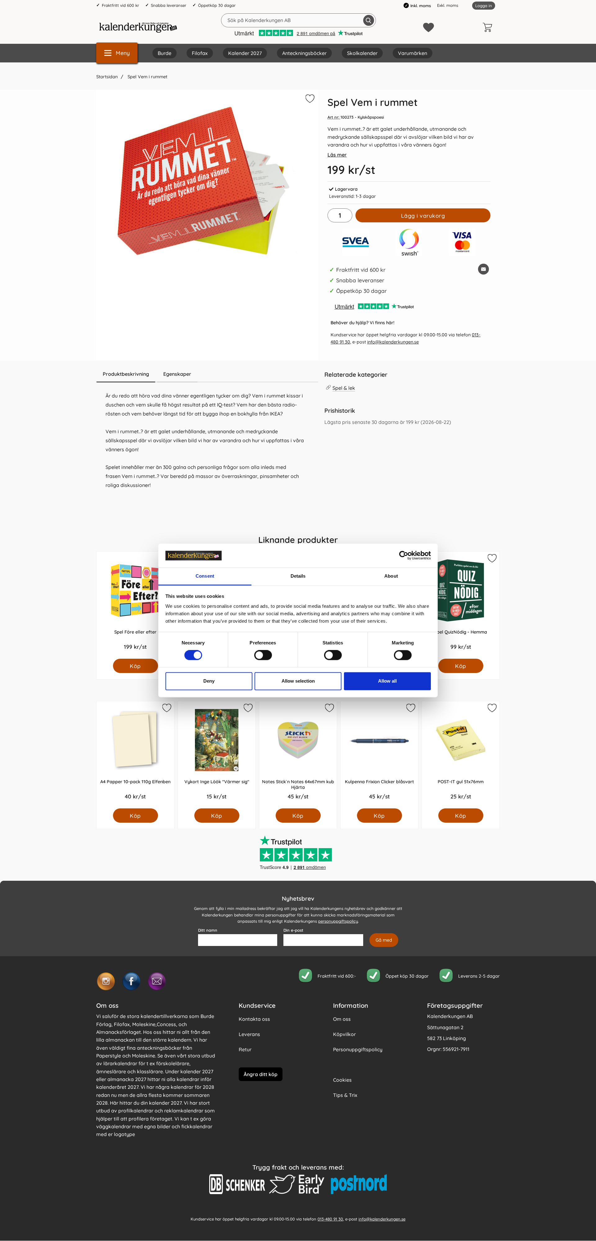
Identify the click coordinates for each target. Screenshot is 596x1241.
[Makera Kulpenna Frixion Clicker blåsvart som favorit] (410, 709)
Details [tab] (298, 576)
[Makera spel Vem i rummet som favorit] (309, 99)
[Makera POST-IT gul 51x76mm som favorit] (491, 709)
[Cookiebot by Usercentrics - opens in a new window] (404, 555)
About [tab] (391, 576)
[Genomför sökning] (368, 20)
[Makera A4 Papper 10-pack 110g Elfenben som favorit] (166, 709)
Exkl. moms (447, 5)
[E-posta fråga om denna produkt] (483, 269)
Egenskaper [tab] (177, 374)
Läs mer (337, 155)
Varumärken (412, 53)
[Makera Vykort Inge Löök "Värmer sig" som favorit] (247, 709)
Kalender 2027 (245, 53)
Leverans (249, 1034)
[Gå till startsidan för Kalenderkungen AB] (138, 27)
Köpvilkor (344, 1034)
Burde (164, 53)
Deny (208, 681)
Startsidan (107, 77)
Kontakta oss (254, 1019)
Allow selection (298, 681)
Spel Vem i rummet (146, 77)
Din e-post (293, 930)
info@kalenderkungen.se (393, 342)
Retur (245, 1049)
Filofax (200, 53)
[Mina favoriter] (428, 27)
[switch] (263, 655)
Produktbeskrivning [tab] (126, 374)
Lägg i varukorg (423, 215)
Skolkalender (362, 53)
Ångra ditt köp (261, 1074)
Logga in (483, 5)
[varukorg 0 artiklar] (489, 27)
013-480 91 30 (330, 1218)
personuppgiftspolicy (338, 921)
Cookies (342, 1080)
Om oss (342, 1019)
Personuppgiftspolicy (357, 1049)
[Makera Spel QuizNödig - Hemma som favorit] (491, 559)
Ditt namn (207, 930)
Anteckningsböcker (304, 53)
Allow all (387, 681)
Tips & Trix (345, 1095)
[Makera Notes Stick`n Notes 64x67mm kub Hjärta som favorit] (329, 709)
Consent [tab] (205, 576)
